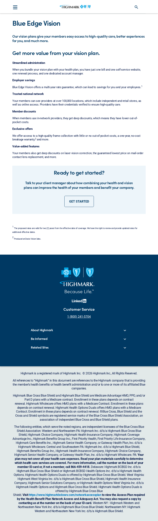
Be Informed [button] (39, 339)
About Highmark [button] (42, 330)
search (136, 7)
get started (79, 201)
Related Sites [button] (40, 347)
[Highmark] (75, 6)
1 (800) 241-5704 (79, 316)
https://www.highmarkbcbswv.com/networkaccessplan (65, 495)
